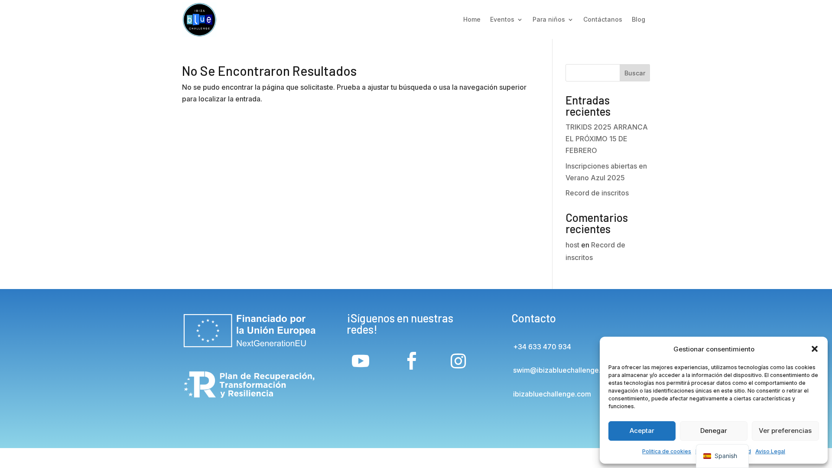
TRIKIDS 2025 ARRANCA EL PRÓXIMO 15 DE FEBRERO (607, 139)
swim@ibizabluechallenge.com (563, 370)
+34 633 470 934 (541, 346)
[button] (814, 348)
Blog (638, 19)
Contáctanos (602, 19)
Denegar (713, 430)
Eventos (502, 19)
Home (472, 19)
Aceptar (642, 430)
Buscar (634, 73)
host (572, 244)
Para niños (549, 19)
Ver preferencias (785, 430)
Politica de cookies (666, 451)
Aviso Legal (770, 451)
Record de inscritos (597, 192)
